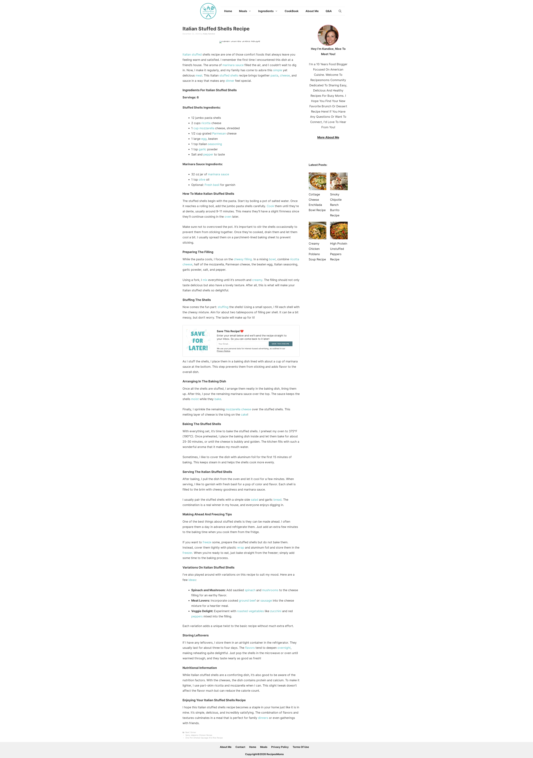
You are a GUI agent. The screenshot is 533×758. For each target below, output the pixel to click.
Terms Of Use (301, 747)
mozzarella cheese (238, 409)
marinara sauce (218, 174)
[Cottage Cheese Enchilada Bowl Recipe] (317, 182)
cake (244, 414)
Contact (240, 747)
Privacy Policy (280, 747)
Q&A (329, 11)
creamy (257, 280)
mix (205, 280)
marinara (228, 65)
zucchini (275, 611)
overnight (284, 647)
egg (204, 138)
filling (248, 259)
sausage (266, 600)
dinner (230, 80)
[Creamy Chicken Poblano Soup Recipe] (317, 231)
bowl (272, 259)
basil (216, 185)
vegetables (256, 611)
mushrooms (270, 590)
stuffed (197, 54)
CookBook (292, 11)
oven (228, 216)
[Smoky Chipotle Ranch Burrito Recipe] (339, 182)
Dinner (193, 732)
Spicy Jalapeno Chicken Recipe (198, 735)
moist (195, 399)
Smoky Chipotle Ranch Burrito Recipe (336, 205)
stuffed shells (228, 75)
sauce (239, 65)
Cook (270, 206)
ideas (192, 580)
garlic (202, 149)
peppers (197, 616)
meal (199, 75)
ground (244, 600)
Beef (187, 732)
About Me (312, 11)
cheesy (239, 259)
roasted (242, 611)
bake (217, 399)
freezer (187, 553)
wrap (240, 547)
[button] (340, 11)
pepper (208, 154)
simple (277, 70)
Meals (243, 11)
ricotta (206, 123)
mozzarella (206, 128)
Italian (187, 54)
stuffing (223, 307)
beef (253, 600)
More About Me (328, 137)
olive (202, 179)
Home (228, 11)
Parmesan (219, 133)
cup (196, 128)
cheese (285, 75)
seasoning (215, 144)
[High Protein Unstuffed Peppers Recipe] (339, 231)
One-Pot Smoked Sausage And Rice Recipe (204, 738)
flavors (250, 647)
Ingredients (266, 11)
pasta (274, 75)
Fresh (208, 185)
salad (254, 499)
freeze (207, 542)
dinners (263, 718)
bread (277, 499)
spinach (250, 590)
